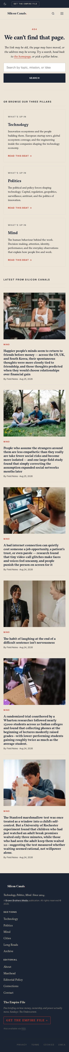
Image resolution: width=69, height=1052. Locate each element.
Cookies (49, 1044)
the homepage (22, 56)
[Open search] (53, 13)
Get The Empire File (25, 4)
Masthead (10, 973)
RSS (23, 1028)
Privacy (22, 1044)
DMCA (61, 1044)
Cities (7, 938)
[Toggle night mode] (5, 4)
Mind (7, 932)
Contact (8, 992)
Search (34, 78)
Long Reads (11, 944)
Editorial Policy (13, 979)
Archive (8, 951)
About (7, 966)
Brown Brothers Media (16, 900)
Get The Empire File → (27, 1020)
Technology (11, 919)
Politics (8, 925)
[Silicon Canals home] (17, 13)
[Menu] (61, 13)
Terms (35, 1044)
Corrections (11, 986)
